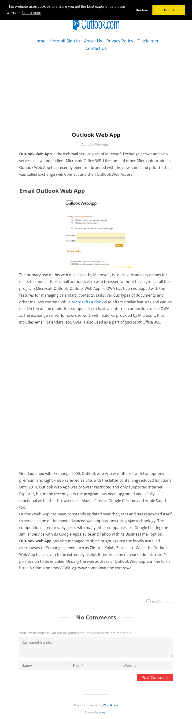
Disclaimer (148, 41)
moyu (103, 712)
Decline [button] (142, 10)
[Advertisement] (96, 85)
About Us (93, 41)
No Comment (162, 601)
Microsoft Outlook (87, 302)
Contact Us (96, 48)
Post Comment (155, 677)
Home (39, 41)
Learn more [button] (31, 13)
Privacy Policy (119, 41)
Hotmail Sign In (65, 41)
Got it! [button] (169, 10)
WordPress (110, 705)
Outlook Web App (94, 144)
